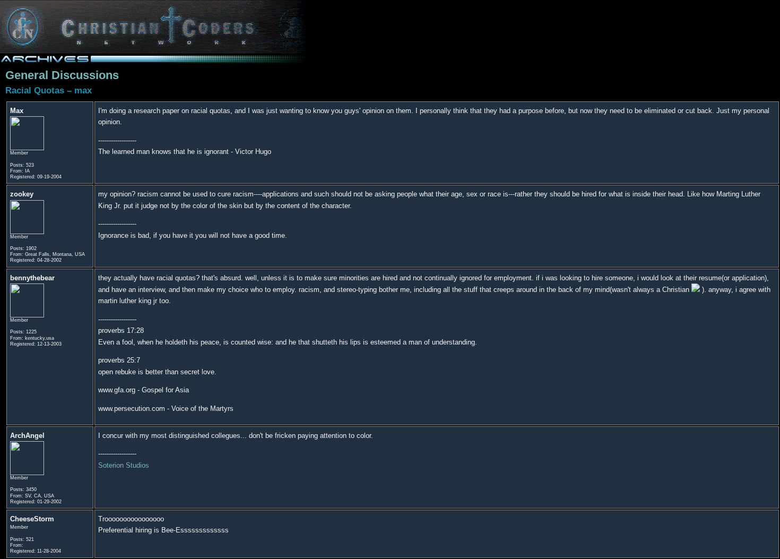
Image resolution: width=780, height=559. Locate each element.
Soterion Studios (123, 465)
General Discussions (62, 75)
